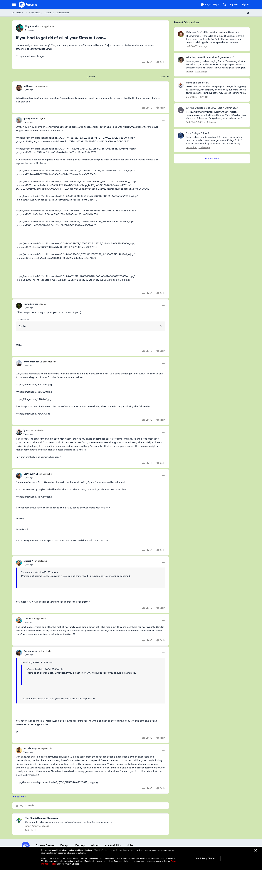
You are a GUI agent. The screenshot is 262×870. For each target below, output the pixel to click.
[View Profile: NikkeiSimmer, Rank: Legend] (19, 306)
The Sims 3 (35, 13)
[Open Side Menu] (13, 4)
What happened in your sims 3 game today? (210, 57)
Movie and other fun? (197, 82)
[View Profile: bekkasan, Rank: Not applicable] (19, 88)
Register (234, 4)
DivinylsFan (191, 96)
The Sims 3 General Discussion (56, 13)
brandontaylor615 (33, 361)
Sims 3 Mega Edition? (197, 133)
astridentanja (30, 748)
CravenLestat (31, 473)
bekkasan (28, 86)
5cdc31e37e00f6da (195, 122)
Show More (20, 796)
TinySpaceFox (32, 26)
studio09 (28, 561)
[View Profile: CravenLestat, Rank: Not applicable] (19, 476)
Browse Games (45, 845)
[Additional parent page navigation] (26, 13)
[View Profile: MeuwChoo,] (181, 136)
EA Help (80, 845)
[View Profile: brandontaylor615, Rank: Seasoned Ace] (19, 363)
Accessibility (113, 845)
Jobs (130, 845)
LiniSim (27, 618)
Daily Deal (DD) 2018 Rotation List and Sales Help (212, 32)
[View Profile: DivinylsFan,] (181, 85)
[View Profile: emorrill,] (181, 60)
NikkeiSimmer (31, 304)
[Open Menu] (248, 13)
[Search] (224, 4)
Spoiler (23, 326)
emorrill (189, 71)
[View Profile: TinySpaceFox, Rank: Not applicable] (20, 28)
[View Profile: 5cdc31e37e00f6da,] (181, 110)
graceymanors (31, 118)
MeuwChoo (191, 147)
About (95, 845)
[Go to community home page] (28, 5)
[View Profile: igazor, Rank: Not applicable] (19, 432)
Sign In (245, 4)
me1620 (190, 46)
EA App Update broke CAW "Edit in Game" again (212, 107)
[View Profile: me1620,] (181, 34)
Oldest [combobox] (164, 76)
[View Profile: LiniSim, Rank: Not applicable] (19, 620)
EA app (64, 845)
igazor (27, 430)
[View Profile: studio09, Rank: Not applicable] (19, 563)
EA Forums (16, 13)
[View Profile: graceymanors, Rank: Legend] (19, 120)
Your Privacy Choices (205, 858)
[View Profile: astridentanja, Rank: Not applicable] (19, 750)
